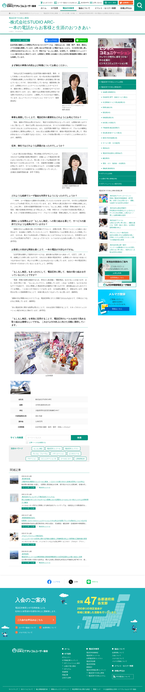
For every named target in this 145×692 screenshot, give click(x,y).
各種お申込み (126, 8)
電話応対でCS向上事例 (96, 673)
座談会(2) (106, 148)
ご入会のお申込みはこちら (30, 620)
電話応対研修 (90, 664)
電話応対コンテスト (72, 448)
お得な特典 (117, 273)
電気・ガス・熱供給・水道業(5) (114, 163)
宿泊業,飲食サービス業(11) (112, 133)
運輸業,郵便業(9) (109, 168)
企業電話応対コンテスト (94, 658)
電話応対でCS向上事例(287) (111, 87)
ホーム (43, 8)
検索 (79, 437)
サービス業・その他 (20, 40)
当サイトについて (27, 689)
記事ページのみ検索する (37, 442)
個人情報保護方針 (42, 689)
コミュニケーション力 (48, 459)
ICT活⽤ (54, 8)
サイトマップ (13, 689)
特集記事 (65, 675)
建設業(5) (106, 158)
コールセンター (66, 459)
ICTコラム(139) (106, 173)
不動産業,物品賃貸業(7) (111, 128)
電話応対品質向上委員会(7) (112, 153)
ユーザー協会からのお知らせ (67, 2)
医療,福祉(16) (107, 107)
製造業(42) (106, 112)
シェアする (56, 582)
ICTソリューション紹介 (72, 663)
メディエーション (58, 453)
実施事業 (65, 672)
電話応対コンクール (54, 448)
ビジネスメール (74, 453)
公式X (76, 582)
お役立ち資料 (66, 678)
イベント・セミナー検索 (105, 8)
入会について (116, 655)
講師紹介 (89, 667)
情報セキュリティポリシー (60, 689)
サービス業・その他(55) (111, 143)
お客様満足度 (80, 459)
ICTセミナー (66, 657)
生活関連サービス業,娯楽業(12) (114, 102)
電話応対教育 (68, 8)
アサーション (31, 459)
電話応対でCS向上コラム (97, 676)
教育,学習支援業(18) (110, 138)
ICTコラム (67, 669)
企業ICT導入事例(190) (109, 179)
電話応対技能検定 (92, 652)
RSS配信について (123, 676)
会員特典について (49, 627)
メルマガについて (25, 632)
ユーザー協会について (27, 627)
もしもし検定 (38, 448)
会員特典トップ (128, 2)
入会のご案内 (111, 2)
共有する (95, 582)
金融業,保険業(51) (109, 92)
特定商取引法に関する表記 (81, 689)
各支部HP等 (85, 2)
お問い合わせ (97, 2)
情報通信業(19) (108, 117)
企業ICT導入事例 (70, 666)
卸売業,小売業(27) (109, 123)
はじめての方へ (48, 2)
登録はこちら (117, 309)
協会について (84, 8)
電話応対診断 (90, 661)
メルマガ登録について (119, 661)
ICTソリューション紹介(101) (111, 184)
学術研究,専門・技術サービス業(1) (115, 97)
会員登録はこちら (117, 277)
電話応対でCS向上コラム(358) (112, 82)
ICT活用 (68, 654)
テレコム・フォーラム (40, 453)
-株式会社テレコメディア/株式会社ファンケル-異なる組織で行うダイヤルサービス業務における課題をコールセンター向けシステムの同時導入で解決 (55, 499)
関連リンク (97, 689)
